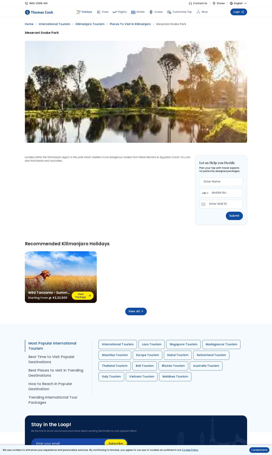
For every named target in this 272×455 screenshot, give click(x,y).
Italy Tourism (111, 376)
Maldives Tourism (175, 376)
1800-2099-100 (38, 3)
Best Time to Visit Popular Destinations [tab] (51, 359)
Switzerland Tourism (211, 355)
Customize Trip (182, 11)
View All (134, 311)
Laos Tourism (151, 344)
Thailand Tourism (114, 366)
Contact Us (200, 3)
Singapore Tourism (183, 344)
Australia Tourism (206, 366)
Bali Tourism (145, 366)
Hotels (141, 12)
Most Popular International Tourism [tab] (52, 346)
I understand (259, 450)
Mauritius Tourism (115, 355)
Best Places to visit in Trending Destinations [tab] (55, 373)
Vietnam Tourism (141, 376)
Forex (105, 12)
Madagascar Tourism (221, 344)
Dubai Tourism (177, 355)
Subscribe (116, 443)
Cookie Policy (190, 450)
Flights (122, 12)
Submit (234, 216)
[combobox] (205, 193)
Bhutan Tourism (173, 366)
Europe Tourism (147, 355)
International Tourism (118, 344)
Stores (221, 3)
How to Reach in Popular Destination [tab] (50, 386)
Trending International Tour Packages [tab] (52, 400)
